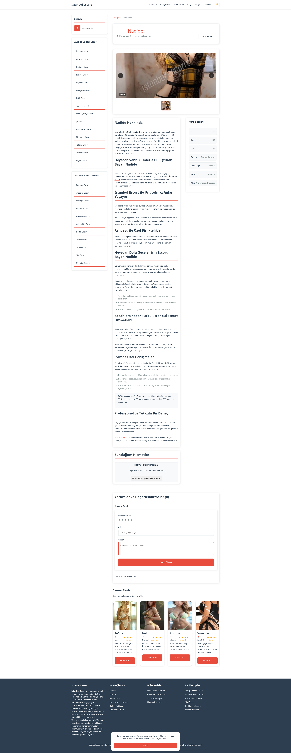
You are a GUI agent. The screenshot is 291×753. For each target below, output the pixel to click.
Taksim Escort (82, 145)
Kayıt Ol (208, 4)
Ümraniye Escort (83, 216)
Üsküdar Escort (83, 263)
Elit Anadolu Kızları (155, 702)
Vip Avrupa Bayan (154, 698)
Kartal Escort (81, 232)
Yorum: (121, 540)
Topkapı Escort (82, 106)
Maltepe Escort (82, 200)
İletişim (198, 4)
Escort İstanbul (121, 437)
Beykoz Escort (82, 160)
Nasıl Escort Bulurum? (156, 690)
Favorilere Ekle (207, 36)
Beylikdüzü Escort (84, 82)
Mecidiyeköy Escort (84, 114)
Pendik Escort (82, 208)
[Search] (77, 28)
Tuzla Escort (81, 239)
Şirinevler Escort (83, 137)
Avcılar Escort (82, 152)
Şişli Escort (80, 121)
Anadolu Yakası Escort (194, 694)
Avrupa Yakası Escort (194, 690)
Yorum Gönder (166, 562)
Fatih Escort (81, 98)
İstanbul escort (81, 4)
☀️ (217, 4)
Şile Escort (80, 255)
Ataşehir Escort (82, 193)
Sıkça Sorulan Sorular (118, 702)
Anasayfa (153, 4)
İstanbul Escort (82, 51)
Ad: (119, 527)
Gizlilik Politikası (116, 706)
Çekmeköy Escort (83, 224)
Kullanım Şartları (116, 709)
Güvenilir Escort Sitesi (156, 694)
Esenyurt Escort (83, 90)
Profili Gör (124, 660)
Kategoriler (165, 4)
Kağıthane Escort (83, 129)
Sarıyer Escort (82, 75)
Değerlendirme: (124, 515)
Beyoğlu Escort (82, 59)
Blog (189, 4)
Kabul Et (145, 745)
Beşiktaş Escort (82, 67)
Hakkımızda (179, 4)
